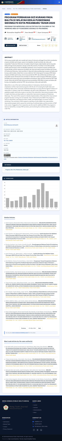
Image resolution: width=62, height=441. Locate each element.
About (34, 412)
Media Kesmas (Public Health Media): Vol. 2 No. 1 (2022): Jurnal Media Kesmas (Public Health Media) (33, 375)
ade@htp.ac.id (38, 421)
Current (35, 405)
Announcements (37, 410)
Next (39, 328)
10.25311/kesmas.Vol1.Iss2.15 (38, 39)
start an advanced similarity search (20, 332)
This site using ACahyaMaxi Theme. (27, 438)
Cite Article (24, 45)
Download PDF (11, 45)
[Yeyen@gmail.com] (51, 32)
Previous (23, 328)
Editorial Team (6, 424)
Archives (9, 8)
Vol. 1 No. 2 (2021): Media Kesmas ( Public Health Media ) (27, 8)
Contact (5, 426)
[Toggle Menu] (59, 2)
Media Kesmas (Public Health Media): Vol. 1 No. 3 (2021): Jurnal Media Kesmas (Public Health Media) (29, 366)
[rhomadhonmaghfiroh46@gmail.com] (23, 32)
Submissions (6, 421)
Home (3, 8)
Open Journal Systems (13, 438)
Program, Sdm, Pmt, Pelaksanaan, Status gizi (17, 169)
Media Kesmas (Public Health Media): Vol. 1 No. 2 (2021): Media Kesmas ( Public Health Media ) (28, 297)
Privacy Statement (7, 429)
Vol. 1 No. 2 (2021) (8, 140)
